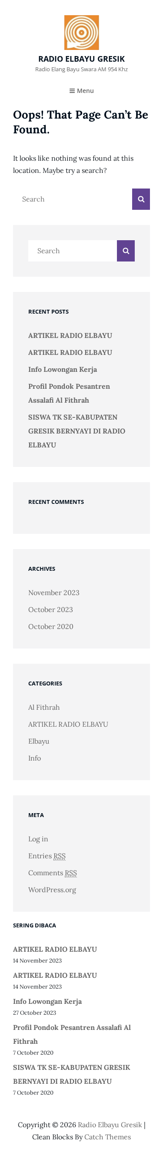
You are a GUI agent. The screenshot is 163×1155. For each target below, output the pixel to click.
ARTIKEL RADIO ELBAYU (70, 335)
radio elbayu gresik (81, 58)
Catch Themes (107, 1136)
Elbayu (39, 741)
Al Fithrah (44, 707)
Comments (52, 872)
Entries (47, 855)
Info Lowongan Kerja (62, 369)
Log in (38, 838)
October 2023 (50, 609)
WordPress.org (52, 889)
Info (34, 758)
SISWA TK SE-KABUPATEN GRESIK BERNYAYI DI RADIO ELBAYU (76, 431)
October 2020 (50, 626)
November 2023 (54, 592)
